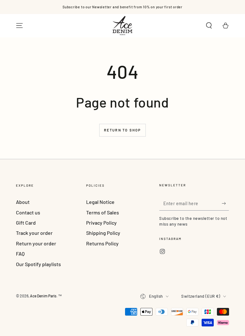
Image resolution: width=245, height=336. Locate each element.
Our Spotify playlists (38, 264)
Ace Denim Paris (43, 296)
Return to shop (122, 130)
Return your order (36, 243)
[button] (209, 26)
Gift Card (26, 223)
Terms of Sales (102, 212)
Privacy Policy (101, 223)
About (23, 202)
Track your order (34, 233)
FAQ (20, 253)
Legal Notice (100, 202)
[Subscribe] (225, 203)
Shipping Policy (103, 233)
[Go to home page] (122, 25)
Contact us (28, 212)
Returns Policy (102, 243)
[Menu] (19, 26)
